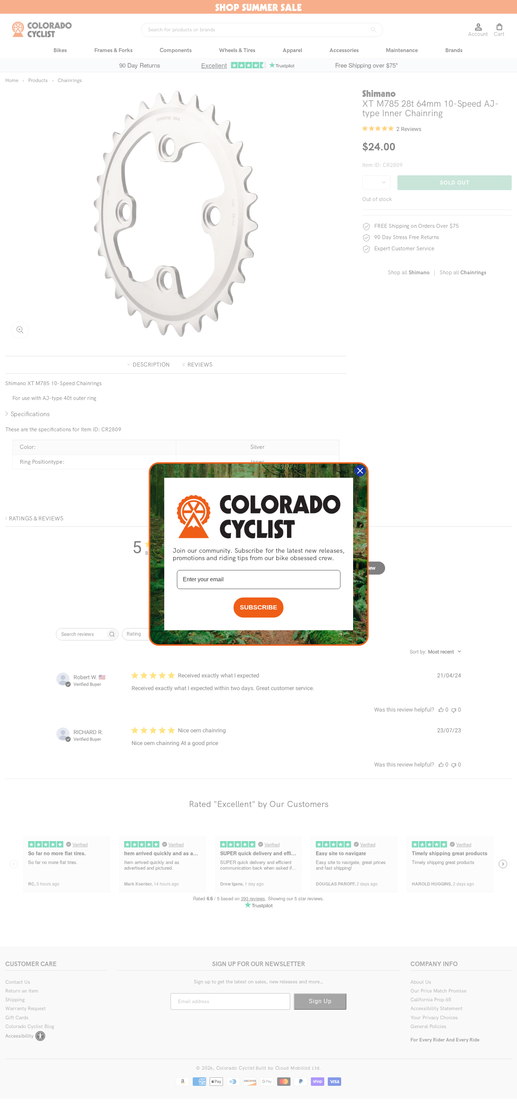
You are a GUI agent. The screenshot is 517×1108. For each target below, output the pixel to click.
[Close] (360, 470)
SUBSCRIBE (258, 607)
